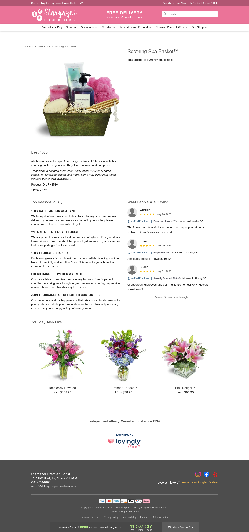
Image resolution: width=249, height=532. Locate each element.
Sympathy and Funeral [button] (134, 27)
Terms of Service (90, 517)
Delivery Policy (160, 517)
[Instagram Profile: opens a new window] (198, 474)
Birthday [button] (106, 27)
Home (27, 46)
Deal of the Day (52, 27)
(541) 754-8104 (40, 482)
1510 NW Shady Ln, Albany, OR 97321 (55, 478)
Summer (71, 27)
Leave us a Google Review (199, 482)
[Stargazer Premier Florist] (59, 15)
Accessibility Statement (135, 517)
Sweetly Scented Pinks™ (167, 278)
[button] (238, 515)
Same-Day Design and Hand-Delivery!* (57, 3)
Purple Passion (161, 252)
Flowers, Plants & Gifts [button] (170, 27)
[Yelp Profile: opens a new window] (215, 474)
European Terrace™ (164, 221)
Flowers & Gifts (42, 46)
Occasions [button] (88, 27)
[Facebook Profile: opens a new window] (206, 474)
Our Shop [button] (198, 27)
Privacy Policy (110, 517)
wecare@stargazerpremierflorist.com (54, 486)
